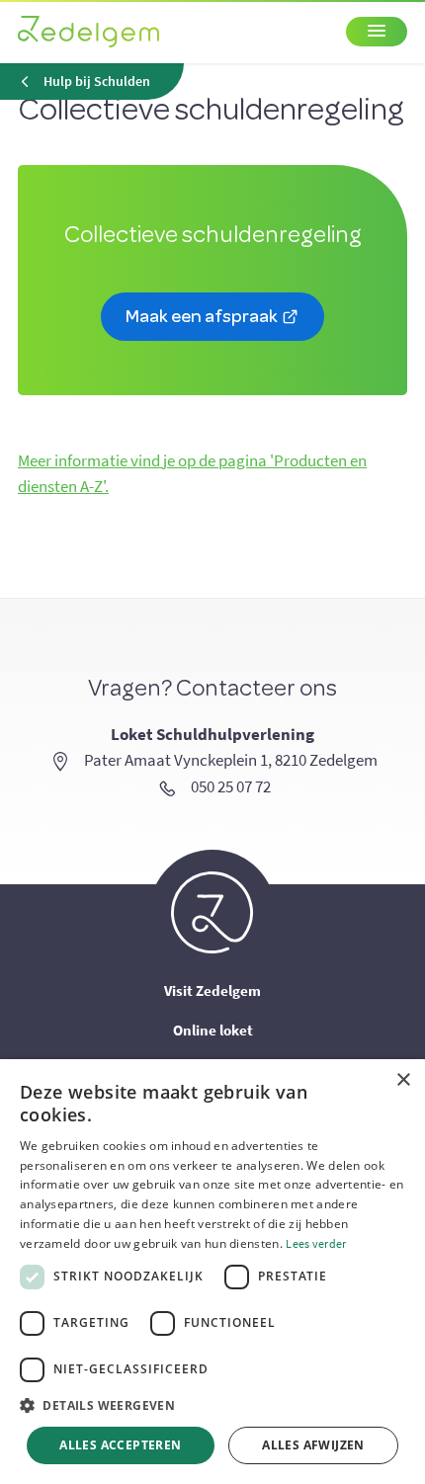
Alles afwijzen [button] (313, 1445)
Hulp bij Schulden (96, 81)
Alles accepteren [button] (120, 1445)
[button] (212, 1406)
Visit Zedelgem (212, 990)
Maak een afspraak (203, 315)
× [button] (402, 1080)
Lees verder (316, 1243)
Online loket (213, 1030)
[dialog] (212, 1271)
